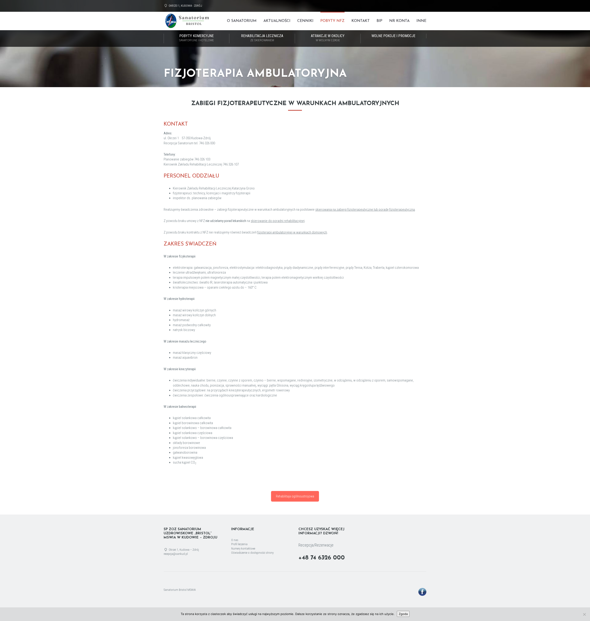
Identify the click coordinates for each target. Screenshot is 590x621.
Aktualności (276, 21)
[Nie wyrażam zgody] (584, 614)
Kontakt (360, 21)
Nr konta (399, 21)
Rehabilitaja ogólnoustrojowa (295, 496)
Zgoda (403, 614)
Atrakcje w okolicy (328, 38)
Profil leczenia (239, 544)
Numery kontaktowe (243, 548)
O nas (234, 540)
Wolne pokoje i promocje (393, 36)
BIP (379, 21)
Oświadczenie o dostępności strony (252, 552)
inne (421, 21)
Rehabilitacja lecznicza (262, 38)
